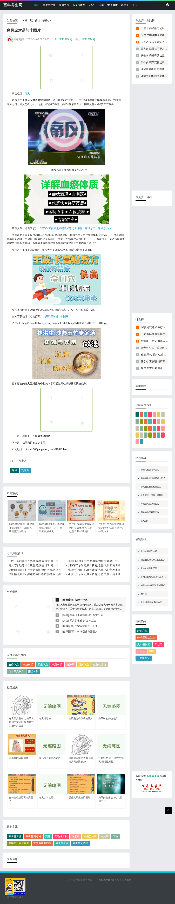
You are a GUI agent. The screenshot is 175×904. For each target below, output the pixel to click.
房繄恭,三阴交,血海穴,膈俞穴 (157, 340)
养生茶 (125, 5)
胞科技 (144, 594)
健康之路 (64, 5)
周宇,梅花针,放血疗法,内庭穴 (157, 327)
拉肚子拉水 (81, 599)
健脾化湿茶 (99, 664)
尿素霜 (75, 836)
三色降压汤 (143, 658)
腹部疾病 (68, 599)
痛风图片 (145, 521)
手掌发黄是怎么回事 (86, 626)
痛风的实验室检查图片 (151, 486)
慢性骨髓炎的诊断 (149, 551)
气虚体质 (28, 664)
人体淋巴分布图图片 (86, 631)
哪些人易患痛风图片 (150, 469)
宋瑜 (115, 836)
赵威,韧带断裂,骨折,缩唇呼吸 (157, 368)
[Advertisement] (66, 67)
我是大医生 (79, 5)
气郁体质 (57, 664)
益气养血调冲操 (42, 843)
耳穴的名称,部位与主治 (83, 620)
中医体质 (112, 5)
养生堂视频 (49, 5)
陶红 (151, 651)
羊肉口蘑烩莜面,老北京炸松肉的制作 (157, 577)
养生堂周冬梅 (33, 836)
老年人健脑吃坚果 (149, 568)
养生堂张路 (62, 843)
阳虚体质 (33, 671)
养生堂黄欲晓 (80, 843)
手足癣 (105, 836)
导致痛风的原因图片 (150, 504)
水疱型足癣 (90, 836)
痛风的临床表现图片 (150, 512)
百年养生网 (12, 5)
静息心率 (142, 630)
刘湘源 (25, 470)
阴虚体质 (43, 664)
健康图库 (68, 631)
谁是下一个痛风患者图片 (36, 436)
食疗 (134, 5)
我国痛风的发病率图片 (35, 442)
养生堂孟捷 (15, 836)
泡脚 (101, 5)
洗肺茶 (70, 664)
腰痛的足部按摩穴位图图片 (153, 560)
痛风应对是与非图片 (56, 316)
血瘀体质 (14, 664)
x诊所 (92, 5)
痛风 (46, 20)
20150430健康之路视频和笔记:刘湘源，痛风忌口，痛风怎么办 (75, 228)
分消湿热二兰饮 (146, 637)
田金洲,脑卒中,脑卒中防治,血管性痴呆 (158, 602)
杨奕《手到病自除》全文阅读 (86, 615)
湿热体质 (84, 664)
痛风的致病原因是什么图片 (153, 478)
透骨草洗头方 (16, 671)
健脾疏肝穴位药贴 (19, 843)
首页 (37, 20)
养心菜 (158, 644)
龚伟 (47, 836)
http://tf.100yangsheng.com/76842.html (46, 449)
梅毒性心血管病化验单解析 (153, 585)
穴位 (65, 620)
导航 (36, 5)
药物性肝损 (61, 836)
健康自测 (68, 626)
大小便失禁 (143, 644)
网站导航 (27, 20)
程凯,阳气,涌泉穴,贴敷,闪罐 (156, 354)
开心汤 (141, 651)
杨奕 (65, 615)
